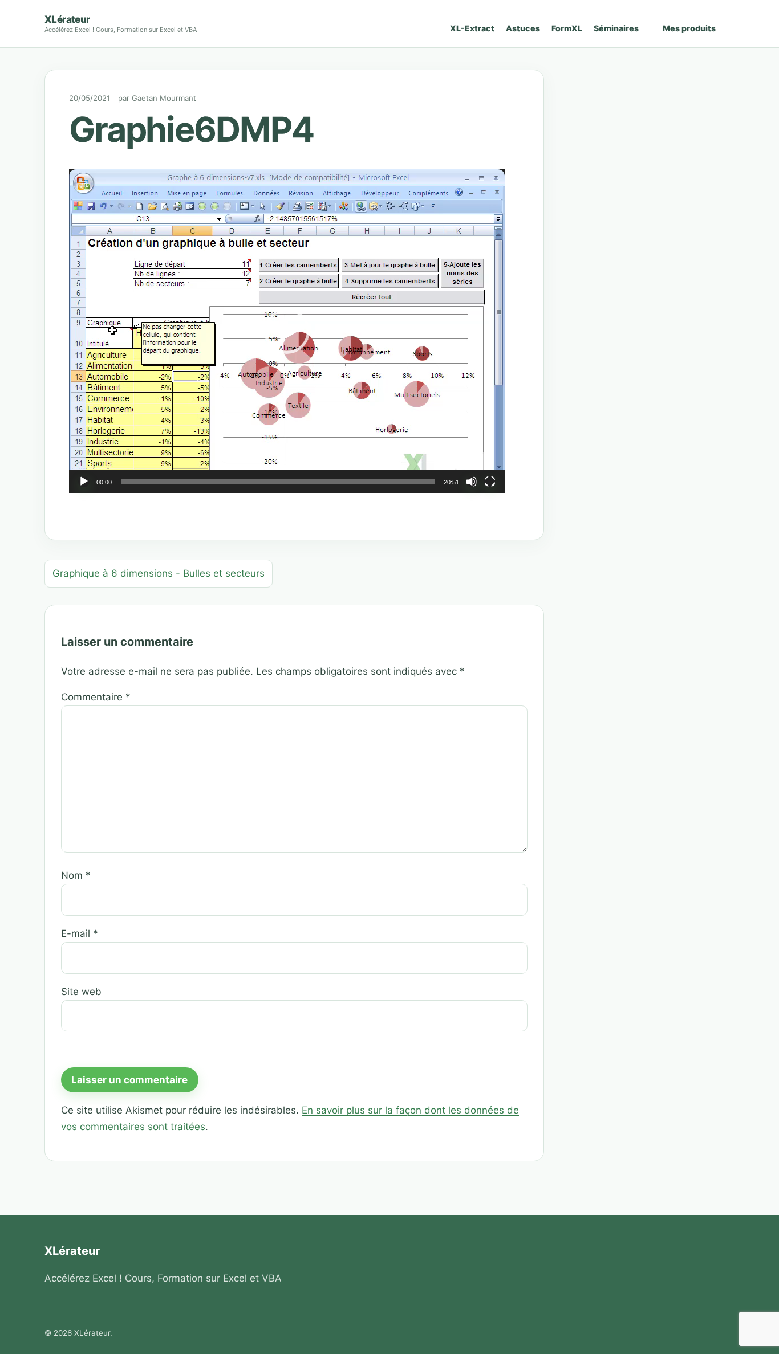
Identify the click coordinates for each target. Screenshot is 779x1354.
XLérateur (67, 19)
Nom (76, 875)
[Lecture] (84, 481)
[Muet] (471, 481)
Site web (81, 991)
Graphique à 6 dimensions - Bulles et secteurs (158, 573)
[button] (287, 331)
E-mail (79, 933)
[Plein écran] (490, 481)
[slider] (278, 481)
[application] (287, 331)
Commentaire (96, 697)
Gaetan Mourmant (164, 98)
